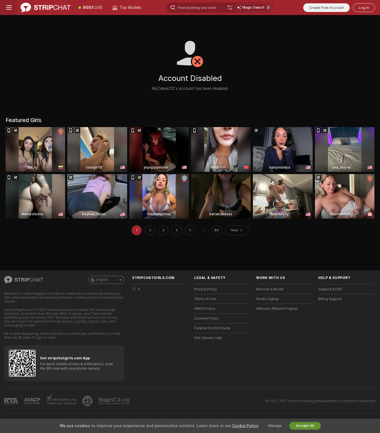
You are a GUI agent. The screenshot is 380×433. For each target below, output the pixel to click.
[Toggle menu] (9, 7)
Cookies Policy (206, 318)
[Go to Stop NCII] (114, 401)
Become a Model (269, 289)
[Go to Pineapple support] (88, 401)
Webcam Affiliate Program (277, 309)
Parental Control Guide (212, 328)
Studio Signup (267, 299)
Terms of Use (205, 299)
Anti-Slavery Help (208, 338)
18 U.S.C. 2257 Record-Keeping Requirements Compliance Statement (320, 401)
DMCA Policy (204, 309)
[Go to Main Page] (45, 7)
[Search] (230, 7)
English (102, 280)
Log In (364, 8)
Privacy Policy (205, 289)
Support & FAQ (330, 289)
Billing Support (330, 299)
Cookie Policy (245, 426)
